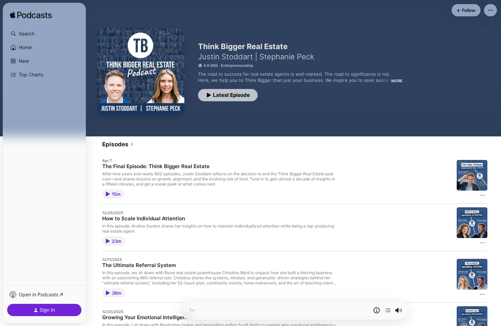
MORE (397, 80)
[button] (44, 34)
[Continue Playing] (388, 310)
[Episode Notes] (377, 310)
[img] (31, 15)
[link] (118, 144)
